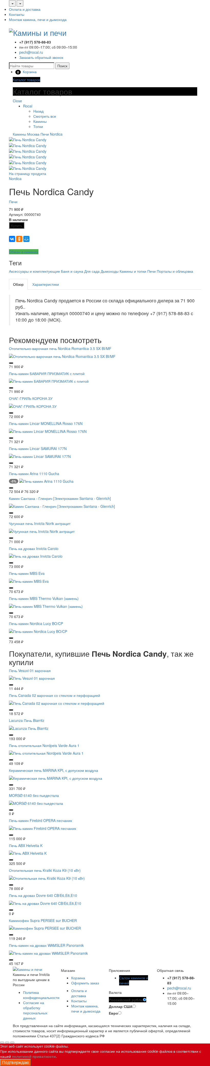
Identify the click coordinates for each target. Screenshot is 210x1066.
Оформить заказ (85, 982)
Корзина (78, 977)
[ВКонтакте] (12, 239)
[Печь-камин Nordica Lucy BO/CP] (38, 630)
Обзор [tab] (18, 284)
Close (17, 100)
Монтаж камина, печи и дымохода (38, 19)
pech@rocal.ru (31, 52)
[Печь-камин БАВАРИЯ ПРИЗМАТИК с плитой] (49, 380)
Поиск (62, 65)
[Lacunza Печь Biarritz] (28, 727)
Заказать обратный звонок (41, 57)
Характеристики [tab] (45, 284)
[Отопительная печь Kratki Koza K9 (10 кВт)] (47, 877)
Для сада (92, 271)
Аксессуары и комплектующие (34, 271)
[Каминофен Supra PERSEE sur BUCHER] (45, 927)
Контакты (16, 14)
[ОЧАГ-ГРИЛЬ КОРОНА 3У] (33, 405)
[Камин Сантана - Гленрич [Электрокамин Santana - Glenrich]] (62, 505)
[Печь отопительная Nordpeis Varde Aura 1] (46, 752)
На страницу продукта (27, 173)
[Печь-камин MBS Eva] (29, 580)
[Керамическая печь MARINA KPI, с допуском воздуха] (55, 777)
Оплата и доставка (24, 9)
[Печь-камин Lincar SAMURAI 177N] (40, 455)
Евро (113, 1013)
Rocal (27, 105)
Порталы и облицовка (175, 271)
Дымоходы (110, 271)
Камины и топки (133, 271)
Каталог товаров (26, 79)
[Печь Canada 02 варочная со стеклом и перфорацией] (56, 702)
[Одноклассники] (19, 239)
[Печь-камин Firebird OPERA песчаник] (42, 827)
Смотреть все (44, 116)
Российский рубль (126, 999)
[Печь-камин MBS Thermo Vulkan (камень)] (46, 605)
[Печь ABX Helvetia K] (28, 852)
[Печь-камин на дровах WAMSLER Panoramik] (48, 952)
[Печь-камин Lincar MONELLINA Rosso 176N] (48, 430)
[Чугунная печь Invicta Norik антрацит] (42, 530)
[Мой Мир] (26, 239)
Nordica (56, 134)
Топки (38, 126)
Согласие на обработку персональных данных (35, 1010)
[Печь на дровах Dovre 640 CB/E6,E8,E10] (45, 902)
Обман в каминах (23, 251)
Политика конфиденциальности (41, 995)
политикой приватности (34, 1056)
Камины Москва (26, 134)
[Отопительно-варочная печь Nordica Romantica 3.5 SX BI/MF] (62, 355)
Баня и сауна (72, 271)
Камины (40, 121)
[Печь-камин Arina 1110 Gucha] (46, 480)
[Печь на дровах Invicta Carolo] (35, 555)
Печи (44, 134)
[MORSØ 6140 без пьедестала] (36, 802)
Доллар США (120, 1006)
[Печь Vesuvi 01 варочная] (32, 677)
